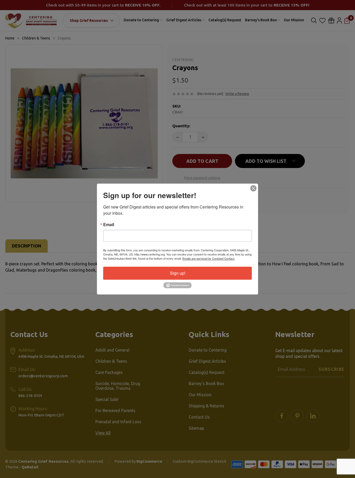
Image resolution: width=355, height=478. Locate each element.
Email (108, 225)
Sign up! (177, 273)
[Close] (253, 188)
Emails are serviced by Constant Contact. (208, 258)
